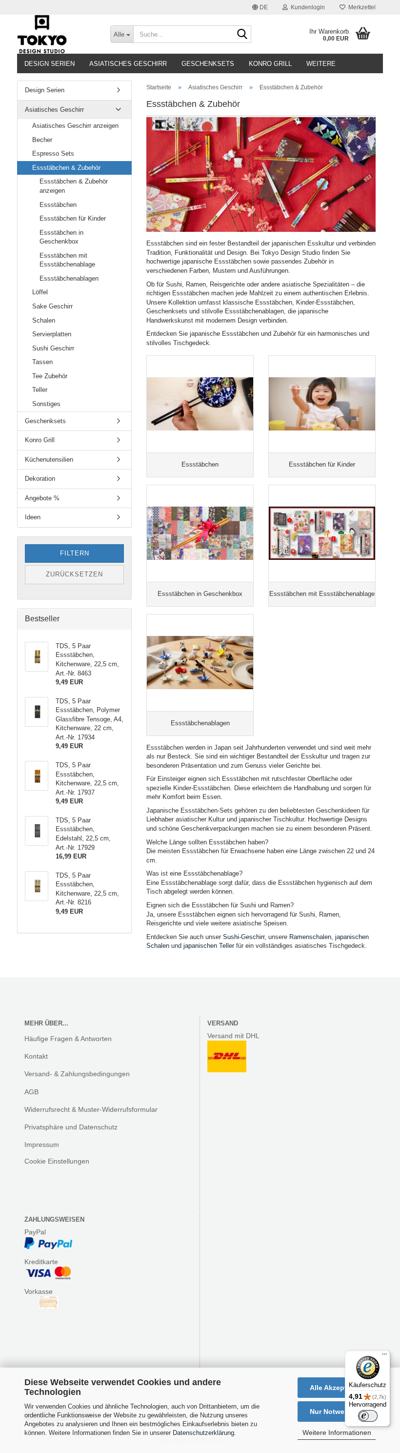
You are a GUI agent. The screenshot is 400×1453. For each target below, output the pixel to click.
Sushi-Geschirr (243, 937)
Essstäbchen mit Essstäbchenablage (67, 260)
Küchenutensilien (49, 459)
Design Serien (49, 63)
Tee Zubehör (49, 376)
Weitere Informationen (336, 1432)
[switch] (368, 1416)
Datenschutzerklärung (203, 1432)
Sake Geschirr (52, 306)
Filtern (74, 553)
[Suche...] (242, 34)
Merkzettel (360, 7)
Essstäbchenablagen (69, 278)
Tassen (42, 362)
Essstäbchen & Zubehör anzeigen (74, 186)
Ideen (32, 517)
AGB (31, 1092)
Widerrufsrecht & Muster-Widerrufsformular (91, 1109)
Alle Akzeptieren (336, 1388)
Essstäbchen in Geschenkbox (61, 237)
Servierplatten (51, 334)
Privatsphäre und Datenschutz (71, 1127)
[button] (260, 7)
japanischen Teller (208, 945)
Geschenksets (207, 63)
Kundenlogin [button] (306, 7)
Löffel (40, 292)
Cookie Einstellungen (56, 1161)
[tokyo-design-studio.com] (56, 34)
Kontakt (36, 1056)
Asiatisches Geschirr (128, 63)
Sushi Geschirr (53, 348)
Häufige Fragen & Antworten (68, 1039)
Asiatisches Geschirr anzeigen (75, 125)
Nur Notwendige (336, 1411)
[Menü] (384, 1356)
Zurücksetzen (74, 574)
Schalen (43, 320)
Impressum (41, 1144)
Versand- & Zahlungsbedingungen (77, 1074)
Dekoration (40, 478)
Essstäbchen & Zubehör (66, 167)
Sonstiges (46, 404)
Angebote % (42, 498)
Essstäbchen (58, 204)
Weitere (321, 63)
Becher (42, 139)
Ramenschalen (310, 937)
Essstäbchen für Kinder (73, 218)
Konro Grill (270, 63)
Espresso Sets (53, 153)
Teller (39, 389)
